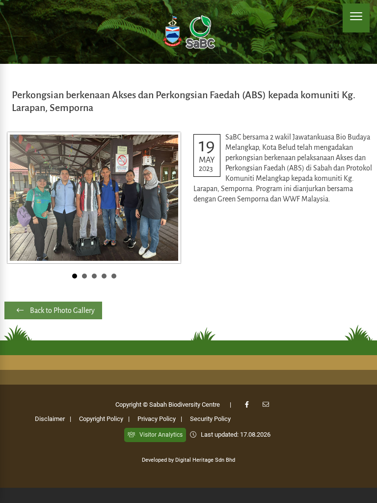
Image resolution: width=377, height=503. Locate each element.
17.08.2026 (255, 434)
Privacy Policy (156, 418)
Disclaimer (50, 418)
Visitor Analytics (159, 434)
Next (168, 197)
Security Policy (210, 418)
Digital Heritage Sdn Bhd (205, 460)
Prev (19, 197)
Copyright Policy (101, 418)
